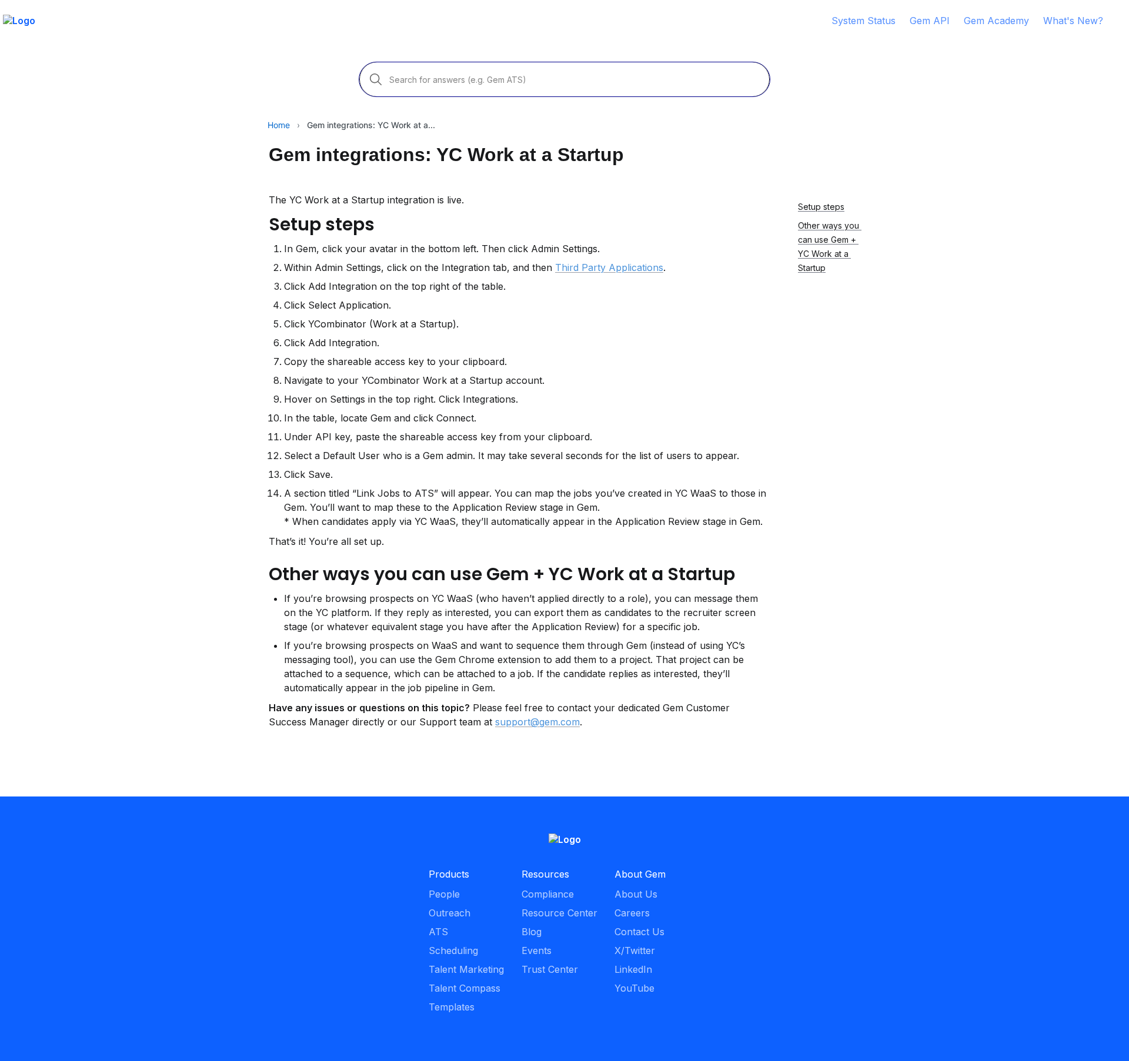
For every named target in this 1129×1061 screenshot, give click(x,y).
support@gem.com (537, 722)
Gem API (930, 20)
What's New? (1073, 20)
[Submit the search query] (376, 79)
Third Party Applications (609, 267)
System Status (863, 20)
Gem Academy (996, 20)
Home (279, 125)
